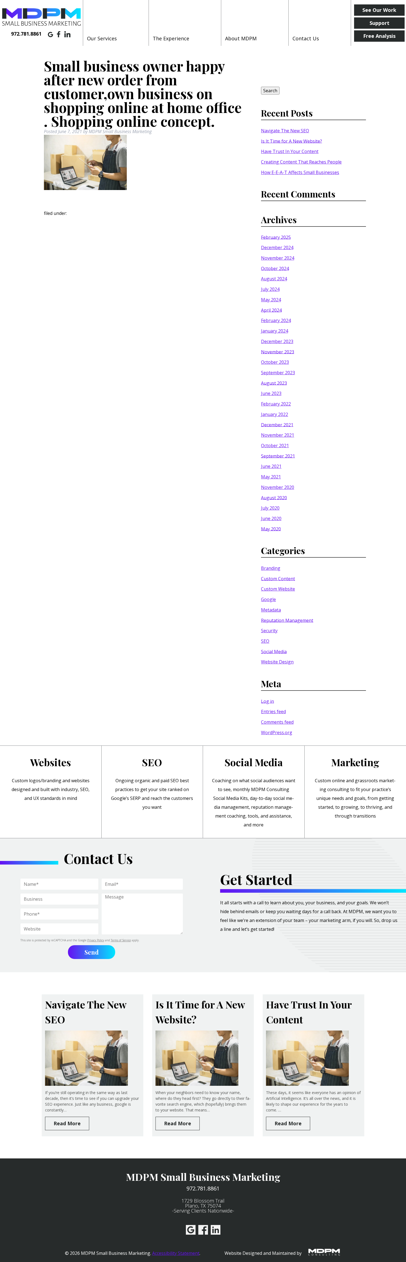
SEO (265, 641)
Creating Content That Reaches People (301, 162)
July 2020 (270, 508)
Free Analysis (379, 36)
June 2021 (271, 466)
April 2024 (271, 310)
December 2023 (277, 341)
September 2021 (278, 456)
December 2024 (277, 247)
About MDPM (241, 38)
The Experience (171, 38)
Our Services (102, 38)
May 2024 (271, 300)
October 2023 (275, 362)
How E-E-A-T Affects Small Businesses (300, 172)
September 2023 (278, 373)
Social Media (274, 651)
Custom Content (278, 578)
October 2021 (275, 445)
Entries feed (273, 711)
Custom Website (278, 589)
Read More (67, 1123)
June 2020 (271, 518)
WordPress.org (276, 732)
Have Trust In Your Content (289, 151)
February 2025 (276, 237)
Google (268, 599)
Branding (270, 568)
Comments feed (277, 722)
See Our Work (379, 10)
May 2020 (271, 529)
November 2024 (277, 258)
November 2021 (277, 435)
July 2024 (270, 289)
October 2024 (275, 268)
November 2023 (277, 352)
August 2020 (274, 497)
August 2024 (274, 279)
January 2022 (274, 414)
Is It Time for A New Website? (291, 141)
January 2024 (274, 331)
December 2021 (277, 424)
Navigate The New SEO (285, 131)
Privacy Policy (95, 940)
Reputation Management (287, 620)
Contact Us (305, 38)
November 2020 (277, 487)
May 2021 (271, 477)
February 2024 (276, 320)
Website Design (277, 662)
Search (270, 91)
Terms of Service (121, 940)
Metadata (271, 610)
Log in (267, 701)
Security (269, 631)
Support (379, 23)
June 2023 (271, 393)
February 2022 (276, 404)
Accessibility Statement (175, 1253)
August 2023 (274, 383)
